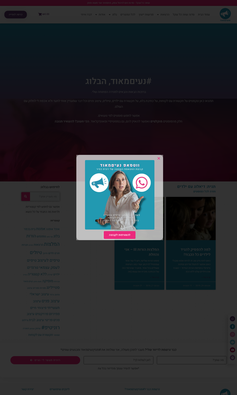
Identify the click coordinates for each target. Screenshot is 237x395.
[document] (118, 197)
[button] (158, 158)
